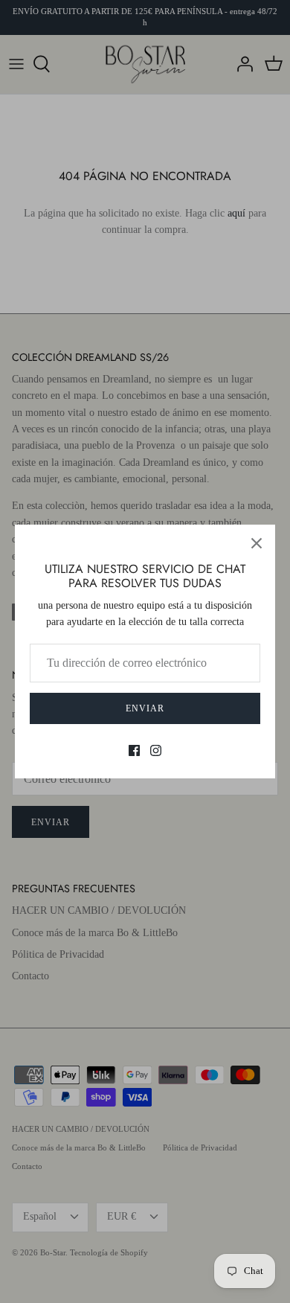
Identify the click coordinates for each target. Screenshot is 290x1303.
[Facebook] (134, 750)
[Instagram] (155, 750)
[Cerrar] (256, 543)
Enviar (145, 708)
